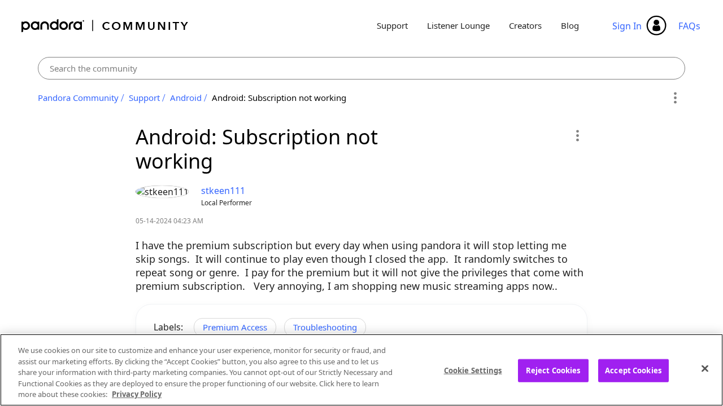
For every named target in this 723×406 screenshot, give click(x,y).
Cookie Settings (473, 370)
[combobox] (362, 68)
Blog (570, 25)
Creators (525, 25)
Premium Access (235, 327)
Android (186, 97)
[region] (361, 370)
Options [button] (674, 98)
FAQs (689, 26)
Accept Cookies (633, 370)
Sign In (627, 26)
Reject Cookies (553, 370)
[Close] (704, 368)
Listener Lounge (458, 25)
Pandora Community (105, 25)
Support (392, 25)
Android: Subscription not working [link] (279, 97)
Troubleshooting (325, 327)
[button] (577, 135)
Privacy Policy (137, 394)
